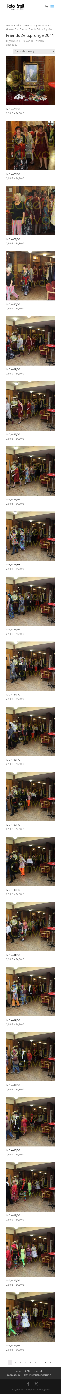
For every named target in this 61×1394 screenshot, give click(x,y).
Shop (19, 25)
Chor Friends (21, 29)
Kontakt (39, 1371)
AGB (27, 1371)
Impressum (13, 1375)
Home (17, 1371)
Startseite (10, 25)
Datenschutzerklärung (37, 1375)
